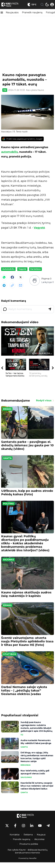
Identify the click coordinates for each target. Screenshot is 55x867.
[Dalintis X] (20, 277)
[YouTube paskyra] (40, 825)
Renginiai (26, 765)
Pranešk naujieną (32, 12)
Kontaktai (15, 834)
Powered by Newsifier (27, 858)
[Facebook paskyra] (15, 825)
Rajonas (8, 559)
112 (4, 90)
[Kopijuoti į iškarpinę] (12, 285)
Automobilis (8, 269)
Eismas (7, 409)
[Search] (42, 4)
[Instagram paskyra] (23, 825)
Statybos (9, 654)
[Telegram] (4, 285)
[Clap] (34, 280)
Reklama (28, 834)
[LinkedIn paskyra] (31, 825)
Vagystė (39, 227)
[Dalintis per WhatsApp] (4, 277)
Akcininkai (39, 839)
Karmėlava (35, 269)
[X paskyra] (7, 825)
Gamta (7, 458)
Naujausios (12, 12)
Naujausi (41, 834)
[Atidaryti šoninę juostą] (2, 12)
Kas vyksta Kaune (35, 90)
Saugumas (26, 777)
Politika (8, 503)
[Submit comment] (49, 309)
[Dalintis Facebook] (12, 277)
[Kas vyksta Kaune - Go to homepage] (28, 816)
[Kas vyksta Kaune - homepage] (12, 4)
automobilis (9, 151)
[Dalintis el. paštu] (20, 285)
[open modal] (52, 4)
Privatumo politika (28, 844)
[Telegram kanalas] (48, 825)
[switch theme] (47, 4)
